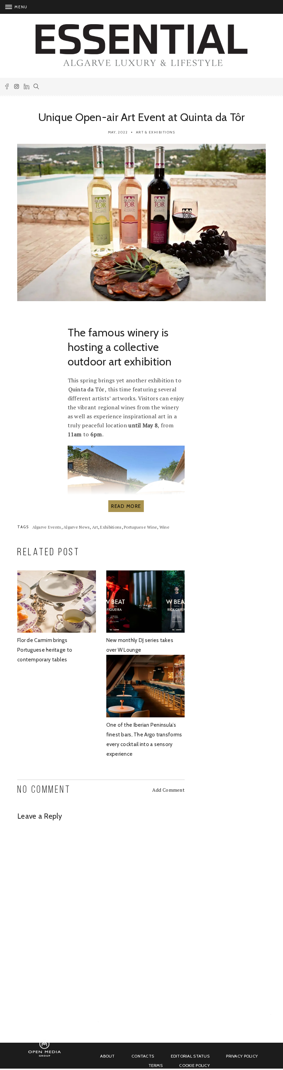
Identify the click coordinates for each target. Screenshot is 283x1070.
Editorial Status (190, 1056)
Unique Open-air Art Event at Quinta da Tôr (141, 117)
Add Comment (168, 790)
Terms (155, 1065)
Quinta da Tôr (86, 389)
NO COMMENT (44, 790)
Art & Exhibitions (155, 132)
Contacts (142, 1056)
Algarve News (77, 527)
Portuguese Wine (140, 527)
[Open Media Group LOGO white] (44, 1055)
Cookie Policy (194, 1065)
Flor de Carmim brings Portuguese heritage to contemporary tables (44, 650)
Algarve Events (46, 527)
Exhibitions (110, 527)
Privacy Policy (242, 1056)
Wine (164, 527)
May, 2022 (118, 132)
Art (95, 527)
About (107, 1056)
